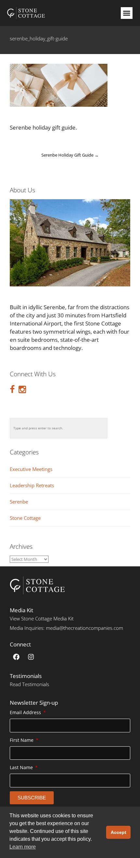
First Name (22, 740)
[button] (126, 13)
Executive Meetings (31, 469)
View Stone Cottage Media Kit (42, 618)
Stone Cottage (25, 518)
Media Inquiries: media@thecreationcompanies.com (66, 628)
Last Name (22, 767)
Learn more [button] (22, 847)
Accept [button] (118, 832)
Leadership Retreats (32, 485)
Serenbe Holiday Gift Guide (70, 155)
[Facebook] (16, 656)
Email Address (26, 712)
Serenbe (19, 501)
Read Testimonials (29, 684)
